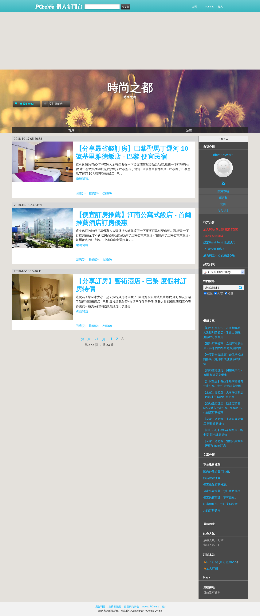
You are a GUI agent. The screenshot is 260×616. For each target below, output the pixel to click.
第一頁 (85, 339)
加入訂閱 (212, 568)
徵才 (164, 606)
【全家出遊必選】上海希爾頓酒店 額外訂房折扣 (223, 421)
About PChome (150, 606)
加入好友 (223, 210)
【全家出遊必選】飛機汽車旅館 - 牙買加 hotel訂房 (223, 443)
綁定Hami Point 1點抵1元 (219, 242)
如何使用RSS (228, 562)
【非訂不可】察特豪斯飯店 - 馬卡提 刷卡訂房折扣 (223, 432)
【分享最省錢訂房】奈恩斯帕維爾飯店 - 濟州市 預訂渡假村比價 (223, 359)
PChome (209, 6)
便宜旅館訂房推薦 (214, 484)
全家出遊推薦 (211, 491)
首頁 (71, 130)
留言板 (223, 197)
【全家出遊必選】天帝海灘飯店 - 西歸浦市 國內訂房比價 (223, 394)
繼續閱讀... (83, 178)
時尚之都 (130, 87)
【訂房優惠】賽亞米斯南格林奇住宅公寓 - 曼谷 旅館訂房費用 (223, 383)
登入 (220, 6)
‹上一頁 (100, 339)
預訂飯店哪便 (231, 491)
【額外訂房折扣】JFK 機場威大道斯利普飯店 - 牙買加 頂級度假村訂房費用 (222, 332)
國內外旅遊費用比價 (216, 471)
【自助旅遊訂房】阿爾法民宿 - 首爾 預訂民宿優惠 (222, 372)
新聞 (194, 6)
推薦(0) (94, 193)
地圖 (223, 204)
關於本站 (223, 191)
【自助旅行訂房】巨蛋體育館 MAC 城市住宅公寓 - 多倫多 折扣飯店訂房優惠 (222, 408)
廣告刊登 (100, 606)
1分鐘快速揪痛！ (214, 248)
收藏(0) (107, 193)
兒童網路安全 (131, 606)
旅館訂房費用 (211, 510)
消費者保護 (114, 606)
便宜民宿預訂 (211, 497)
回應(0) (80, 193)
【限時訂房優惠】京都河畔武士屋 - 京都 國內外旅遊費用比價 (223, 346)
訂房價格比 (210, 504)
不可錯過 (229, 497)
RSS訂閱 (212, 562)
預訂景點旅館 (229, 504)
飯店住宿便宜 (211, 478)
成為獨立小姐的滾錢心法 (219, 255)
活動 (189, 130)
